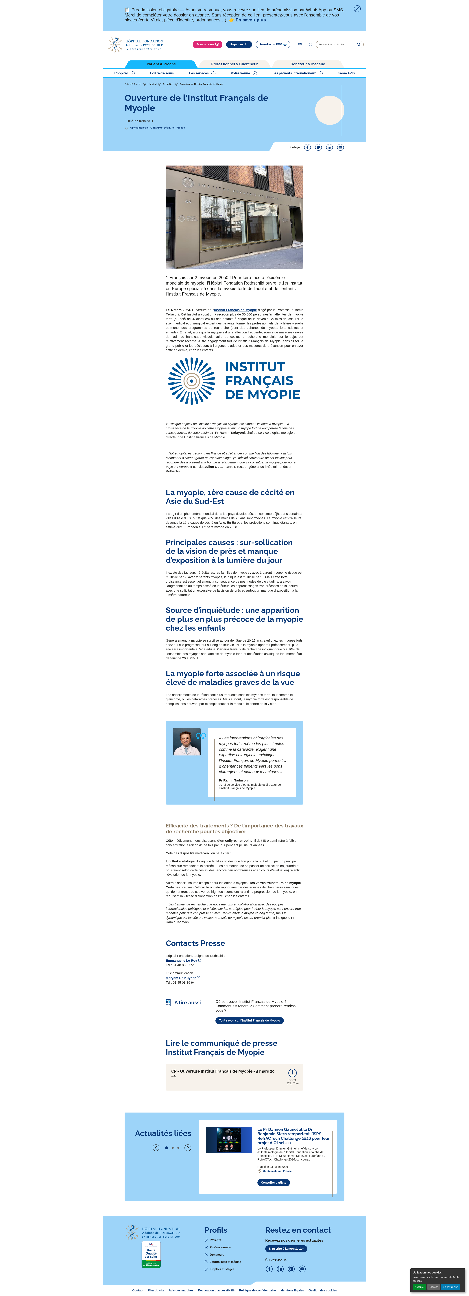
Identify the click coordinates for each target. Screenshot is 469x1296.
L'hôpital (121, 73)
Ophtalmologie (139, 127)
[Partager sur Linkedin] (329, 147)
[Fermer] (357, 9)
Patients (215, 1240)
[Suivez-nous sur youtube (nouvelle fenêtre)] (302, 1269)
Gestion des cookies (323, 1290)
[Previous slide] (156, 1148)
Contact (137, 1290)
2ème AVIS (346, 73)
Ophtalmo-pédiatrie (162, 127)
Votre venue (240, 73)
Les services (199, 73)
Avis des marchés (181, 1290)
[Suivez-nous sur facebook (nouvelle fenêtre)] (269, 1269)
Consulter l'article (273, 1182)
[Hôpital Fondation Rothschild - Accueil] (135, 44)
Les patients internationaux (294, 73)
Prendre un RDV (270, 44)
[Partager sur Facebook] (307, 147)
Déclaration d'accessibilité (216, 1290)
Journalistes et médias (225, 1261)
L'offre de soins (162, 73)
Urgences (236, 44)
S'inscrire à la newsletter (286, 1248)
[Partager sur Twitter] (318, 147)
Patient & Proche (161, 64)
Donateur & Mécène (308, 64)
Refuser (433, 1287)
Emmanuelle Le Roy (181, 960)
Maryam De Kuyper (181, 978)
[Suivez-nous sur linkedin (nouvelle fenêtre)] (280, 1269)
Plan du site (156, 1290)
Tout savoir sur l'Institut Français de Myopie (249, 1020)
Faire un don (205, 44)
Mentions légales (292, 1290)
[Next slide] (187, 1148)
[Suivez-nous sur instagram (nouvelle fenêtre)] (291, 1269)
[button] (166, 1147)
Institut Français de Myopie (235, 310)
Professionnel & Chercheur (234, 64)
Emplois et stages (222, 1269)
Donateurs (217, 1254)
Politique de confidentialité (257, 1290)
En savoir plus (450, 1287)
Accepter (419, 1287)
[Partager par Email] (340, 147)
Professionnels (220, 1247)
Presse (180, 127)
